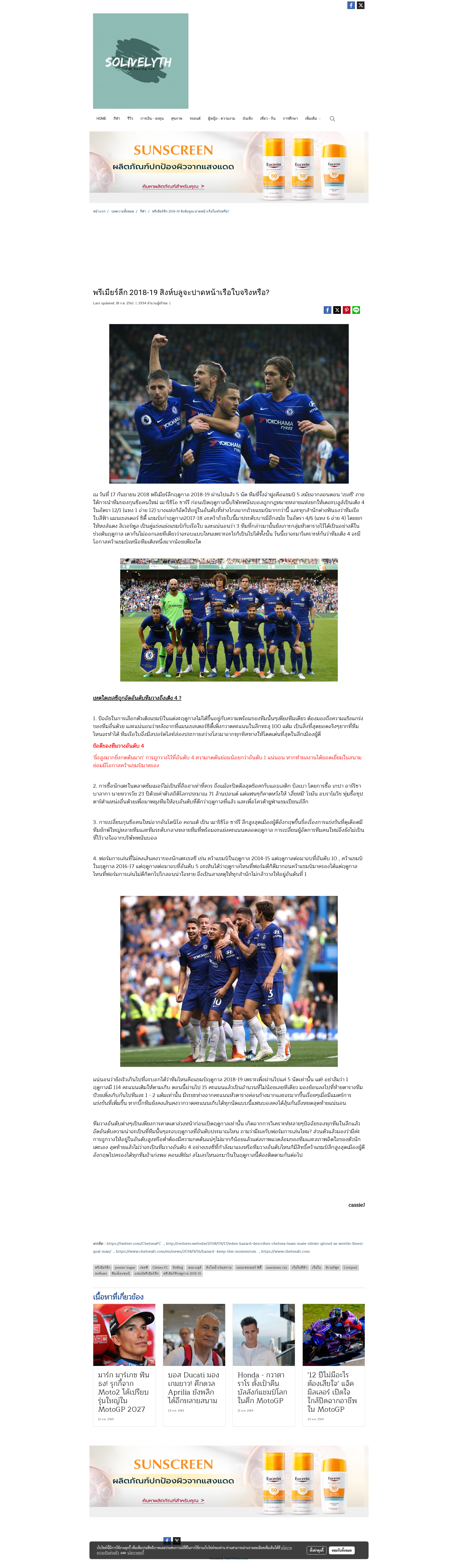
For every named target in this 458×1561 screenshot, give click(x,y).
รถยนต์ (195, 118)
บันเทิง (248, 118)
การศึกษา (290, 118)
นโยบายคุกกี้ (135, 1553)
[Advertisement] (229, 249)
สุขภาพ (176, 118)
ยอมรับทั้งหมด (342, 1550)
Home (101, 118)
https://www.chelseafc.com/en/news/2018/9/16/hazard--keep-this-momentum (186, 1251)
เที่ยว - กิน (268, 118)
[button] (332, 118)
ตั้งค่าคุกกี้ (316, 1550)
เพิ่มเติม (311, 118)
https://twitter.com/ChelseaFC (134, 1244)
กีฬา (117, 118)
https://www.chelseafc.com (285, 1251)
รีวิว (130, 118)
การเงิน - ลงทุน (152, 118)
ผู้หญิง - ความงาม (221, 118)
